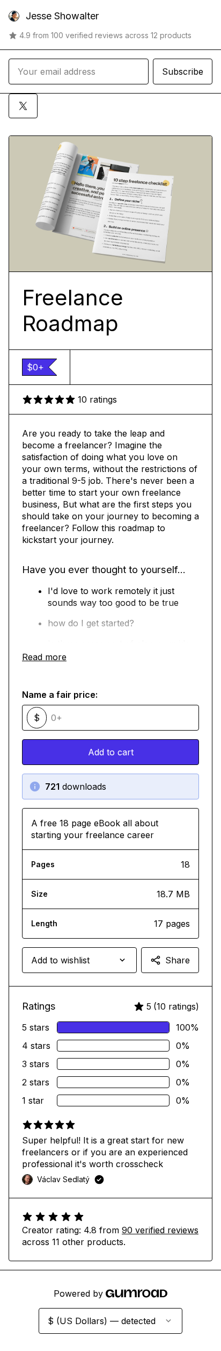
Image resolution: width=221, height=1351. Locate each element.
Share (177, 960)
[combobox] (79, 960)
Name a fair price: (60, 694)
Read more (44, 657)
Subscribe (182, 71)
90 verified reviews (160, 1230)
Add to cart (111, 752)
